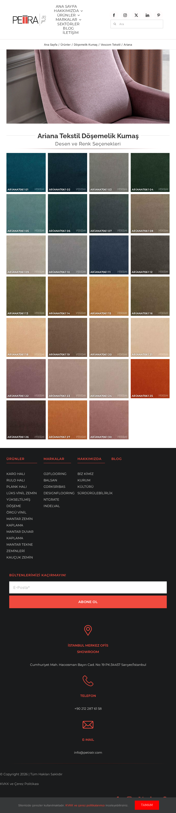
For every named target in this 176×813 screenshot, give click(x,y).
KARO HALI (15, 474)
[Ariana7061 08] (150, 213)
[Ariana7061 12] (150, 254)
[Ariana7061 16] (150, 296)
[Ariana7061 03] (109, 172)
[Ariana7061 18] (26, 337)
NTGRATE (51, 499)
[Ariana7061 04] (150, 172)
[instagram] (125, 15)
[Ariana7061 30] (109, 420)
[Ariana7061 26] (26, 420)
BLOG (116, 459)
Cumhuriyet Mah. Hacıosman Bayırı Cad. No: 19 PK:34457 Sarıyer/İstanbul (88, 665)
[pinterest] (158, 15)
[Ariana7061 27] (67, 420)
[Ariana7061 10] (67, 254)
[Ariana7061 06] (67, 213)
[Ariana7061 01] (26, 172)
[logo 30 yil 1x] (29, 15)
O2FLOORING (55, 474)
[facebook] (113, 15)
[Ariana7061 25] (150, 378)
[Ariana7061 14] (67, 296)
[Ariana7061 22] (26, 378)
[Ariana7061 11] (109, 254)
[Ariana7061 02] (67, 172)
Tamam (147, 805)
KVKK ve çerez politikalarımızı (85, 805)
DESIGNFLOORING (59, 493)
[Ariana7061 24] (109, 378)
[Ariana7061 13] (26, 296)
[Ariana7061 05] (26, 213)
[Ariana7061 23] (67, 378)
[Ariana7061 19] (67, 337)
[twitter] (136, 15)
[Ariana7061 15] (109, 296)
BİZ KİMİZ (85, 474)
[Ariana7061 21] (150, 337)
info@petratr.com (88, 752)
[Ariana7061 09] (26, 254)
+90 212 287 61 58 (88, 709)
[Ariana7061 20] (109, 337)
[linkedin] (147, 15)
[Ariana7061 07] (109, 213)
